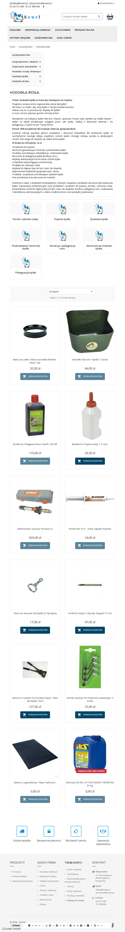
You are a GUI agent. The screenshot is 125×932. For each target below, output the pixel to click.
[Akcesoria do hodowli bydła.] (99, 230)
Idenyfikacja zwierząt (38, 29)
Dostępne (71, 291)
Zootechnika (62, 29)
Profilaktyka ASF (84, 29)
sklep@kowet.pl (103, 889)
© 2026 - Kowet (18, 922)
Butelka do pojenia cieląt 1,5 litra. (90, 444)
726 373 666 (18, 6)
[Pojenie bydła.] (62, 204)
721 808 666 (34, 6)
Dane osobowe (74, 869)
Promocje (16, 871)
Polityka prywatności (49, 881)
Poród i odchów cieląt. (26, 219)
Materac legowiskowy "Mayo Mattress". (35, 782)
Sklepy (42, 904)
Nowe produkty (19, 876)
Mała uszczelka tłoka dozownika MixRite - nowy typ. (35, 361)
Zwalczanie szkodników (24, 66)
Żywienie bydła (99, 219)
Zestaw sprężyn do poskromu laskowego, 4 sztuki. (89, 699)
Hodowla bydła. (20, 76)
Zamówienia (73, 874)
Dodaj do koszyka (35, 376)
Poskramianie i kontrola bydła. (26, 247)
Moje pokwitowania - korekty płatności (75, 880)
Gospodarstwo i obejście (25, 61)
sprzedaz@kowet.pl (105, 892)
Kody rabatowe (74, 891)
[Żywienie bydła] (99, 204)
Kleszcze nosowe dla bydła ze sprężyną (35, 613)
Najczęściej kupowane (22, 881)
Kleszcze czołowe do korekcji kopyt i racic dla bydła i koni (35, 699)
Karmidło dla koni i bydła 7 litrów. (90, 359)
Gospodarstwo (44, 37)
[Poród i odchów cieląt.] (26, 204)
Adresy (70, 886)
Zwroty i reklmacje (48, 890)
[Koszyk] (110, 16)
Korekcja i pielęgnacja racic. (62, 247)
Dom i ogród (64, 37)
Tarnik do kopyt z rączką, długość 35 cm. (90, 613)
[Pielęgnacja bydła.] (26, 257)
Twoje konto (73, 862)
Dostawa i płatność (48, 871)
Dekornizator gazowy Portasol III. (35, 528)
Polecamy (15, 29)
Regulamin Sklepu (47, 876)
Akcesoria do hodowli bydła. (99, 247)
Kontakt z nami (46, 894)
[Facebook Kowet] (44, 6)
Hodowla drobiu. (21, 81)
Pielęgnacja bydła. (25, 272)
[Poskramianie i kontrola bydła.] (26, 230)
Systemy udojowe (20, 37)
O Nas (42, 885)
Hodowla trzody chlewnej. (26, 71)
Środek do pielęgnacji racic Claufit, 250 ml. (35, 444)
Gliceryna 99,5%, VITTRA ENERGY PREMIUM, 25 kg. (90, 784)
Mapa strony (45, 899)
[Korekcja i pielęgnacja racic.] (62, 230)
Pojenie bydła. (62, 219)
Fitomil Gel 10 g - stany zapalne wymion (90, 528)
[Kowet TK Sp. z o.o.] (26, 16)
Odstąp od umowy (75, 900)
